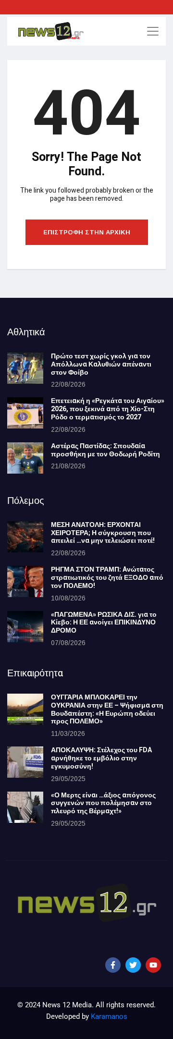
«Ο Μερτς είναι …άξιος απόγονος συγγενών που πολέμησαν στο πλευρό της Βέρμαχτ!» (103, 803)
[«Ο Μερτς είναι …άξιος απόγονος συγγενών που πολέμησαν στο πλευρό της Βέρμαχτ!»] (25, 807)
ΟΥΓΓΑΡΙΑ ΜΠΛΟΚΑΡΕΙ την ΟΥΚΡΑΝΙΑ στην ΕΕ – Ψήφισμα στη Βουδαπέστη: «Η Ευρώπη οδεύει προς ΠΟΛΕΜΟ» (107, 709)
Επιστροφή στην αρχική (86, 232)
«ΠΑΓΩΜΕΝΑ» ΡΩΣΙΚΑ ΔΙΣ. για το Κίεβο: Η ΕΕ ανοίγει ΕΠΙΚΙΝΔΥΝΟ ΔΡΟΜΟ (104, 623)
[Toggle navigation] (153, 31)
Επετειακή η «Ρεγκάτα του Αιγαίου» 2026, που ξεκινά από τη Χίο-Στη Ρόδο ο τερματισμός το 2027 (107, 409)
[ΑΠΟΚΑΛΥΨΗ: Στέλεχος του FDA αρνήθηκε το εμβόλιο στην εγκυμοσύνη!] (25, 762)
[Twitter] (133, 965)
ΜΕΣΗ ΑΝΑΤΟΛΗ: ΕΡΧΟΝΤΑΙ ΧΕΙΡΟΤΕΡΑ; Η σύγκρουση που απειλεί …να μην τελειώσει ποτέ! (103, 533)
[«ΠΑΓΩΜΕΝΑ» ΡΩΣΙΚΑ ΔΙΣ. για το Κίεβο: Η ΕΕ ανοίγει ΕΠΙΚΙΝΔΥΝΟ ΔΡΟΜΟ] (25, 626)
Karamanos (109, 1016)
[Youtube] (153, 965)
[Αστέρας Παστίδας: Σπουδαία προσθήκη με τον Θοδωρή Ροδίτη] (25, 458)
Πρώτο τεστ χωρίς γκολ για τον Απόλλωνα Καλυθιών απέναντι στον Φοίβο (101, 364)
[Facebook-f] (113, 965)
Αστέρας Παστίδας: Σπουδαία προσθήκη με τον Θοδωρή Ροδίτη (105, 450)
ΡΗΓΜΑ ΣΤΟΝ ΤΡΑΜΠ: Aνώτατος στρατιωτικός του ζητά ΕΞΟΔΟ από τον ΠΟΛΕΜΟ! (107, 577)
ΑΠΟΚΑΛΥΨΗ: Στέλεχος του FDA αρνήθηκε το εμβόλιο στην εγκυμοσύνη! (101, 758)
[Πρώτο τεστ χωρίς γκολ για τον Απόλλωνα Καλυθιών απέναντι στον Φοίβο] (25, 368)
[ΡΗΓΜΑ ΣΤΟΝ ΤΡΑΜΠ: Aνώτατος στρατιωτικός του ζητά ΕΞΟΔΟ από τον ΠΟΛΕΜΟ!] (25, 581)
